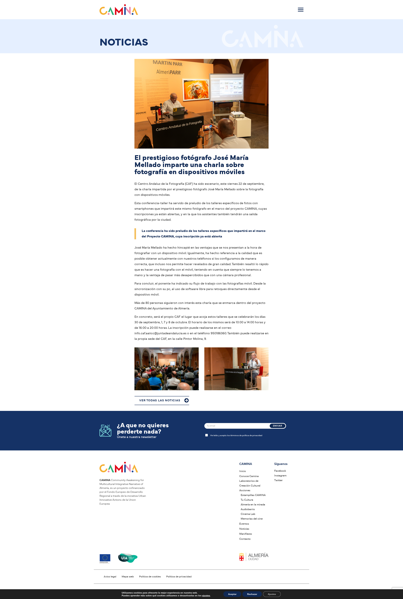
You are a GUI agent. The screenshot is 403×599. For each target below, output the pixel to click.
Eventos (244, 523)
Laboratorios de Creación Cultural (249, 483)
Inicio (242, 471)
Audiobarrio (248, 509)
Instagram (280, 475)
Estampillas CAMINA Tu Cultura (253, 497)
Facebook (280, 470)
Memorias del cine (252, 518)
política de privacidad (252, 436)
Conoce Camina (249, 476)
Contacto (245, 539)
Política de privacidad (179, 576)
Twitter (278, 480)
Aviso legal (110, 576)
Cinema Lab (248, 514)
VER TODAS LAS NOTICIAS (159, 400)
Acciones (244, 490)
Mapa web (128, 576)
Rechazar (252, 594)
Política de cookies (150, 576)
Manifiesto (245, 534)
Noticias (244, 528)
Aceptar (232, 594)
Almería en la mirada (253, 504)
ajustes (206, 595)
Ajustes (272, 594)
